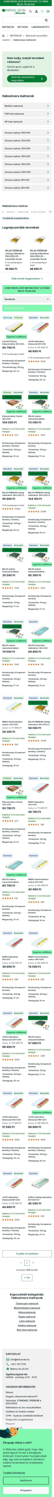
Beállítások (26, 1480)
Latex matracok (27, 1321)
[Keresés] (30, 11)
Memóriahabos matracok (27, 1308)
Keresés (46, 20)
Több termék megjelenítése (25, 278)
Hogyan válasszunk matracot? (22, 1396)
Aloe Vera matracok (27, 1330)
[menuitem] (8, 27)
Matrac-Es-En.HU (19, 1369)
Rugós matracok (27, 1316)
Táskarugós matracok (27, 1303)
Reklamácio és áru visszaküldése (23, 1407)
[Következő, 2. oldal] (27, 1263)
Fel (28, 1277)
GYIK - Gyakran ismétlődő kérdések (24, 1415)
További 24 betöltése (27, 1253)
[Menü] (48, 11)
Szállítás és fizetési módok (20, 1411)
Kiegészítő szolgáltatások (19, 1419)
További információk (14, 1472)
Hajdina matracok (27, 1325)
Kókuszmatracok (27, 1312)
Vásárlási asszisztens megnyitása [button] (22, 79)
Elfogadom (26, 1490)
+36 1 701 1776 (18, 1364)
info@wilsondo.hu (20, 1359)
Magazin (10, 1423)
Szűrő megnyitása (14, 308)
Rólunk (9, 1392)
